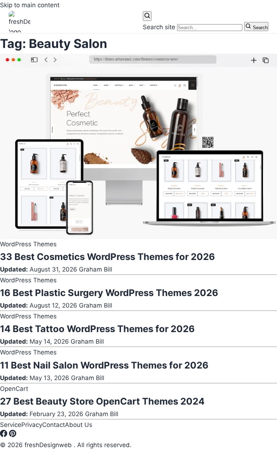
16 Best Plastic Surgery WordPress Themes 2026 (109, 292)
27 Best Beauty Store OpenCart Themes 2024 (102, 401)
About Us (78, 424)
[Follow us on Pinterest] (12, 434)
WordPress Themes (28, 244)
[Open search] (147, 16)
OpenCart (14, 388)
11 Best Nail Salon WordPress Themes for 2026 (104, 365)
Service (10, 424)
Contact (53, 424)
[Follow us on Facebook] (4, 434)
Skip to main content (30, 5)
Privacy (31, 424)
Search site (159, 27)
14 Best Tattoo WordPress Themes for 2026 (97, 328)
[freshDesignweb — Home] (19, 21)
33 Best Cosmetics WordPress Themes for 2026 (107, 256)
